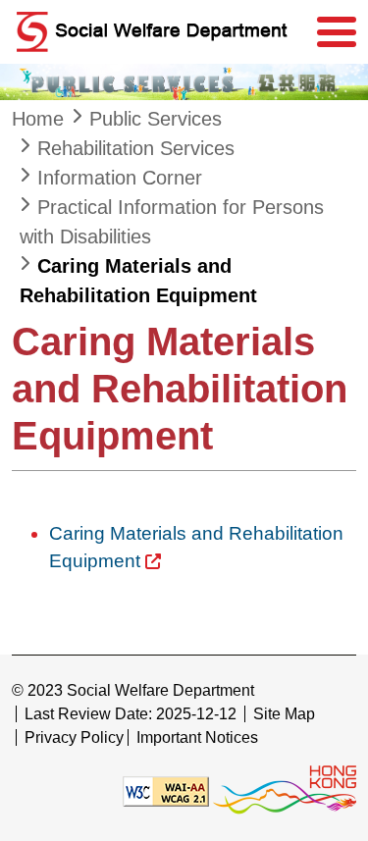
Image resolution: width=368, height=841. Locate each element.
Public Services (155, 119)
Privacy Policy (74, 737)
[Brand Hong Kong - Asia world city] (284, 790)
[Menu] (336, 32)
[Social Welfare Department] (159, 32)
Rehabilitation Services (136, 148)
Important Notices (197, 737)
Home (38, 119)
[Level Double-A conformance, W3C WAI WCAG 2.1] (166, 790)
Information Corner (119, 177)
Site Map (284, 714)
